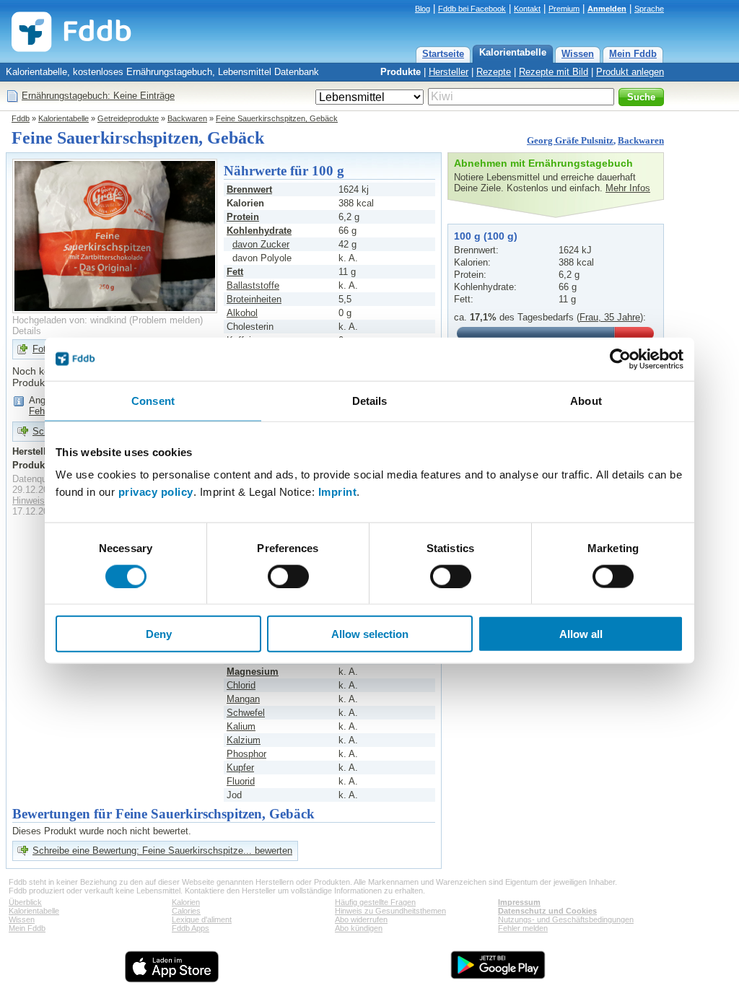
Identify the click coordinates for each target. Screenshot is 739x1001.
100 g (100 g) (485, 236)
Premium (564, 8)
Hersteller (448, 71)
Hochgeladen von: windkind (69, 320)
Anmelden (606, 8)
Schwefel (246, 712)
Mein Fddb (633, 53)
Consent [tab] (153, 400)
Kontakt (527, 8)
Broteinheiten (254, 299)
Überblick (25, 902)
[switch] (288, 575)
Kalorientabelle (512, 52)
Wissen (577, 53)
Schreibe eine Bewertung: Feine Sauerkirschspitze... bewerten (162, 850)
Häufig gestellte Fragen (375, 902)
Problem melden (166, 320)
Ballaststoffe (253, 285)
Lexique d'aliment (202, 919)
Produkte (400, 71)
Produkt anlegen (630, 71)
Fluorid (241, 781)
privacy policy (155, 492)
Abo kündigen (358, 928)
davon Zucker (260, 244)
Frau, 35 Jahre (610, 317)
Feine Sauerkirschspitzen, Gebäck (277, 118)
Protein (243, 216)
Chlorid (241, 685)
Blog (422, 8)
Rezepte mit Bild (553, 71)
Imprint (337, 492)
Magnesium (253, 671)
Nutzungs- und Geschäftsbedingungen (566, 919)
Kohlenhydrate (259, 230)
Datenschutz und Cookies (547, 910)
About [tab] (586, 400)
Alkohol (242, 312)
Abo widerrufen (361, 919)
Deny (159, 634)
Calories (186, 910)
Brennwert (249, 189)
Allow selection (369, 634)
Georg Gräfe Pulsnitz (570, 140)
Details (26, 330)
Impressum (519, 902)
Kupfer (240, 767)
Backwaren (187, 118)
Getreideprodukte (128, 118)
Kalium (241, 726)
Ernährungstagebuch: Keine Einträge (98, 95)
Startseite (443, 53)
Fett (235, 271)
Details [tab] (370, 400)
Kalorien (186, 902)
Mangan (243, 699)
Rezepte (493, 71)
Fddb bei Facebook (472, 8)
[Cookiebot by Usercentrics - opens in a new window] (620, 359)
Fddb (21, 118)
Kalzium (244, 740)
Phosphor (246, 753)
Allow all (581, 634)
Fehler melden (523, 928)
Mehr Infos (627, 188)
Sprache (649, 8)
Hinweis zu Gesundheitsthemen (390, 910)
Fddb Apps (190, 928)
